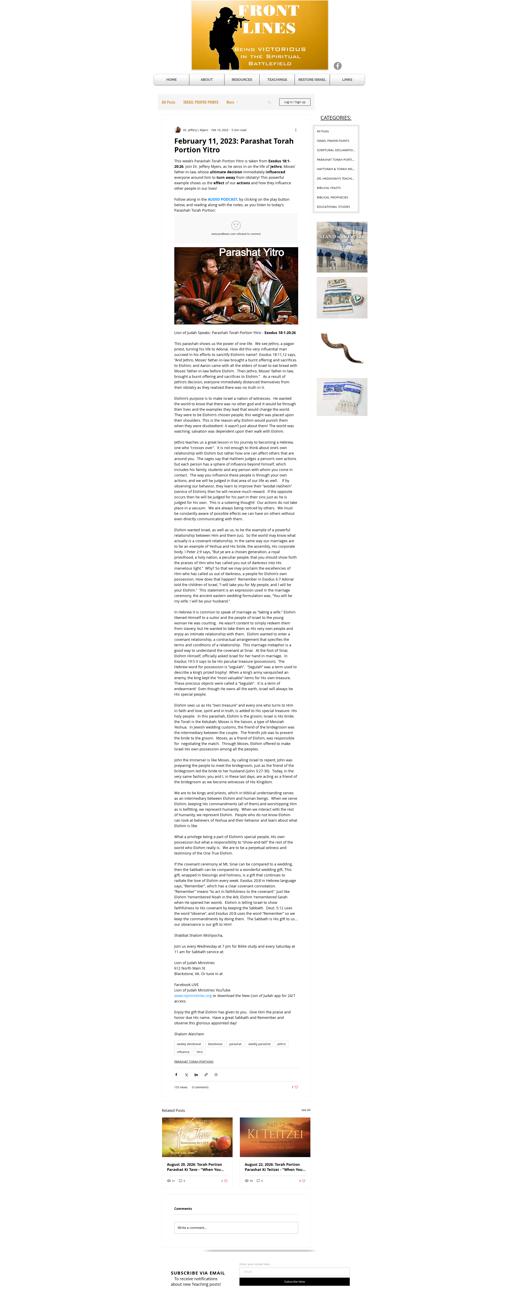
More (230, 102)
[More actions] (295, 129)
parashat (235, 1044)
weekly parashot (259, 1044)
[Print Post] (216, 1075)
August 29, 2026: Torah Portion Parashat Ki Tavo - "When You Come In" (194, 1167)
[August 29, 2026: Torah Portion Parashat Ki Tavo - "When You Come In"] (197, 1137)
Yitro (199, 1052)
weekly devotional (189, 1044)
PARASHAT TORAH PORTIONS (193, 1062)
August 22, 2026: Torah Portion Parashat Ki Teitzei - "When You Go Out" (273, 1167)
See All (306, 1110)
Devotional (215, 1044)
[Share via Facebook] (176, 1075)
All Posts (168, 102)
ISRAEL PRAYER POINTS (200, 102)
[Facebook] (338, 66)
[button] (241, 79)
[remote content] (236, 228)
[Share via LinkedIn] (196, 1075)
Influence (183, 1052)
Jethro (281, 1044)
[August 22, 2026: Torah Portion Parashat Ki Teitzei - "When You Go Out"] (275, 1137)
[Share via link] (206, 1075)
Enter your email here (254, 1264)
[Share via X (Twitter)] (186, 1075)
